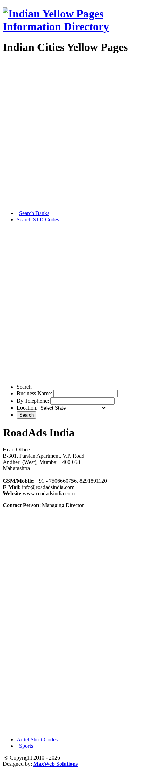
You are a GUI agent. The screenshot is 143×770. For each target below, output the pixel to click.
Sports (26, 746)
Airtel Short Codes (37, 739)
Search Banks (34, 213)
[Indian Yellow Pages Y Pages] (71, 26)
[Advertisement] (71, 133)
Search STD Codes (38, 219)
